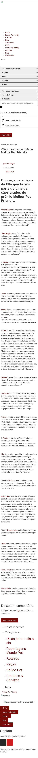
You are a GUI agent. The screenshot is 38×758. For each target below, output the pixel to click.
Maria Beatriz (7, 210)
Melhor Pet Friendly (9, 692)
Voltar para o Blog (9, 620)
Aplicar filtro (6, 135)
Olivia (10, 480)
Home (7, 32)
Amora (3, 310)
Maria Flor (5, 496)
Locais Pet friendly (12, 35)
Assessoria (9, 43)
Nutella (4, 377)
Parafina (6, 438)
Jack (3, 294)
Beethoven (5, 393)
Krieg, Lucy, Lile (7, 570)
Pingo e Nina (12, 530)
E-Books (8, 38)
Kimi (4, 331)
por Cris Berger (9, 164)
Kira (2, 454)
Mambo (4, 417)
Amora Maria (6, 588)
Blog (7, 40)
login (18, 611)
